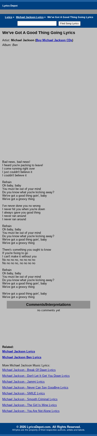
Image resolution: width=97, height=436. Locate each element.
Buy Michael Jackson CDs (54, 40)
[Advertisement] (48, 109)
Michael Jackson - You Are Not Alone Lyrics (31, 411)
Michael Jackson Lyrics (30, 17)
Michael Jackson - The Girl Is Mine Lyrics (29, 405)
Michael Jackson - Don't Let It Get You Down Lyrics (36, 375)
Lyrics (8, 17)
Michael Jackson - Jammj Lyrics (23, 381)
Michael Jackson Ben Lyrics (21, 357)
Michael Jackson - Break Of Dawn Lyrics (29, 370)
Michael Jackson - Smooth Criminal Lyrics (30, 399)
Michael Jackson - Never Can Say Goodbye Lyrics (35, 387)
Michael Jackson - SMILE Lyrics (23, 393)
